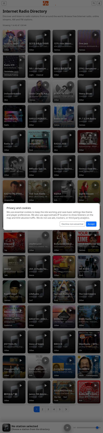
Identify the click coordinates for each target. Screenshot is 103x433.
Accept (91, 224)
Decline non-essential (72, 224)
